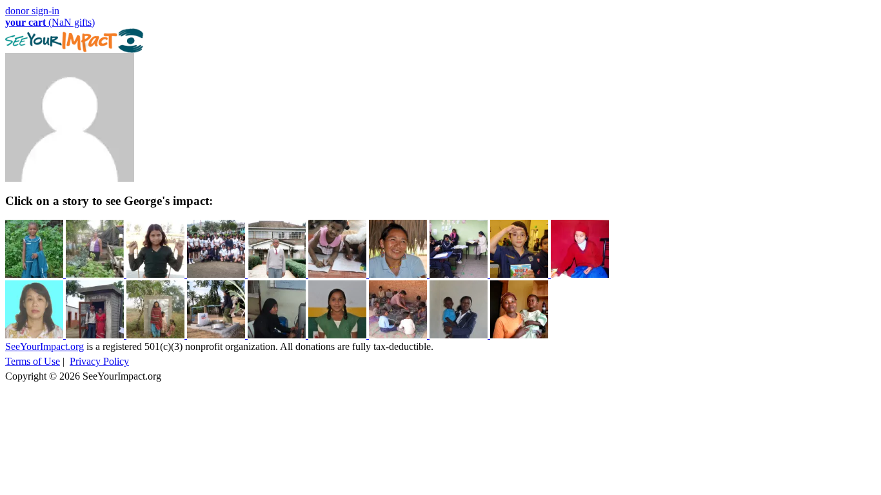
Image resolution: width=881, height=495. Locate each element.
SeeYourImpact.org (44, 346)
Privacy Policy (99, 361)
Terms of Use (32, 361)
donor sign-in (32, 10)
